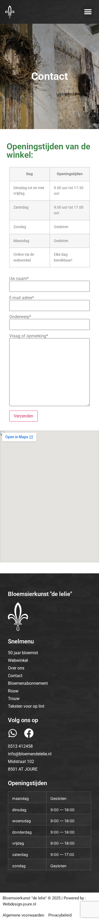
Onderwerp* (20, 317)
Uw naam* (19, 279)
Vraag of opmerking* (28, 336)
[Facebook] (29, 733)
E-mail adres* (21, 298)
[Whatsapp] (12, 733)
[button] (88, 12)
